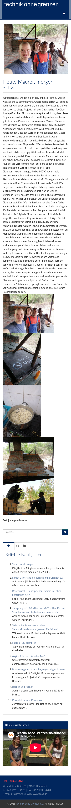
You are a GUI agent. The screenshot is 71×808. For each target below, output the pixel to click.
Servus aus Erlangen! (23, 564)
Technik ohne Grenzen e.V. (30, 804)
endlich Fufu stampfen (24, 643)
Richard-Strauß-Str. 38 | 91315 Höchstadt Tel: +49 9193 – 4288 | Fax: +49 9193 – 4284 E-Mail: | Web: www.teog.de (27, 790)
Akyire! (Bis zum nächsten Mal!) (28, 656)
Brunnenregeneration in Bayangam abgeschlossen (38, 669)
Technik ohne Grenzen (31, 4)
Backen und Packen (22, 687)
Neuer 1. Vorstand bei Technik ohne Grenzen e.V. (37, 578)
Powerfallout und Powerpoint (27, 700)
